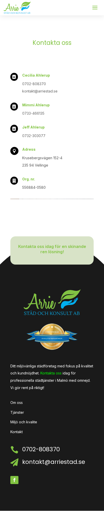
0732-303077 (33, 136)
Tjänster (17, 412)
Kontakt (16, 432)
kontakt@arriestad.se (40, 91)
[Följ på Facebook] (14, 480)
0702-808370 (34, 84)
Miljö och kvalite (23, 422)
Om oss (16, 402)
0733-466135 (33, 113)
